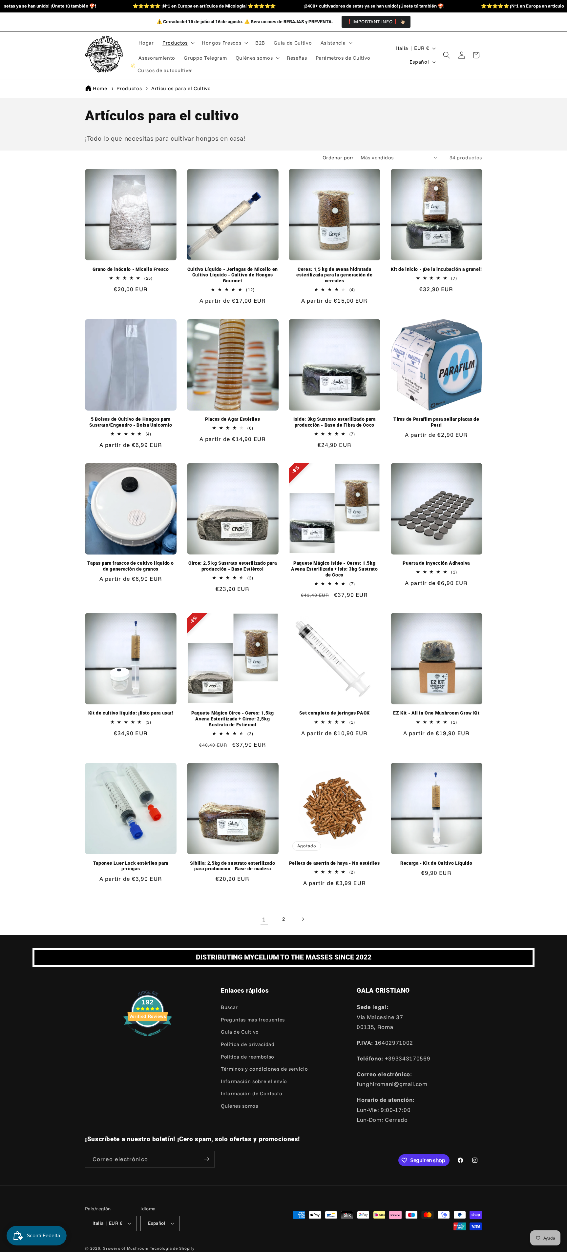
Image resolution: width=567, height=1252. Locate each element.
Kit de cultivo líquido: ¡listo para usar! (130, 713)
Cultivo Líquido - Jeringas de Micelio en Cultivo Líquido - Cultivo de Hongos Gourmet (232, 275)
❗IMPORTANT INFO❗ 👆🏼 (376, 22)
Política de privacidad (248, 1044)
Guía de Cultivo (240, 1032)
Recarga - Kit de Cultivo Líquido (436, 863)
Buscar (229, 1007)
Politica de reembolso (247, 1057)
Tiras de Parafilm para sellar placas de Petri (436, 422)
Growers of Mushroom (126, 1248)
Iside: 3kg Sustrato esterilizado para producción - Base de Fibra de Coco (334, 422)
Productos (129, 88)
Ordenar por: (338, 157)
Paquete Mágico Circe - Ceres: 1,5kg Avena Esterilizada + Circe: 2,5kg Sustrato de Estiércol (232, 718)
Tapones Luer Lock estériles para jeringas (130, 866)
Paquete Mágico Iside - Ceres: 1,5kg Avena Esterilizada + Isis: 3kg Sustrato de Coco (334, 568)
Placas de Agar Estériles (232, 419)
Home (100, 88)
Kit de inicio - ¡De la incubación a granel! (436, 269)
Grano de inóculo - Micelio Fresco (131, 269)
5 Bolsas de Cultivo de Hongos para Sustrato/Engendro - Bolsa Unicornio (130, 422)
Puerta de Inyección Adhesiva (436, 563)
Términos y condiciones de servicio (264, 1069)
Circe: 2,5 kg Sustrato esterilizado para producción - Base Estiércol (232, 566)
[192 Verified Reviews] (147, 1038)
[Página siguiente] (303, 919)
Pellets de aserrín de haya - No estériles (334, 863)
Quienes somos (239, 1106)
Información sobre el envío (254, 1081)
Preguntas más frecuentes (253, 1020)
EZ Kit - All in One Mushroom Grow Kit (436, 713)
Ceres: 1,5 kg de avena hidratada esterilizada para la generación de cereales (334, 275)
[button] (178, 42)
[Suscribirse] (207, 1159)
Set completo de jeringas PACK (334, 713)
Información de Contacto (251, 1093)
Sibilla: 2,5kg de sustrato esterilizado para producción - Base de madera (232, 866)
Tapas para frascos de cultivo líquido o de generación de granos (130, 566)
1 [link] (264, 919)
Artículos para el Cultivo (181, 88)
